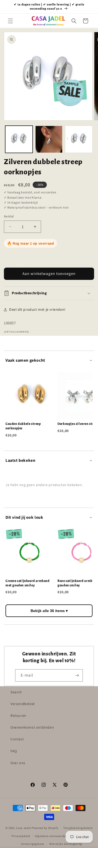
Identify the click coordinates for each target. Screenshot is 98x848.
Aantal (9, 216)
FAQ (13, 751)
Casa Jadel (23, 828)
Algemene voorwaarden (51, 836)
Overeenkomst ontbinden (32, 727)
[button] (10, 21)
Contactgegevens (33, 844)
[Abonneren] (77, 675)
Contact (17, 739)
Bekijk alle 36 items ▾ (49, 611)
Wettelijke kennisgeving (65, 844)
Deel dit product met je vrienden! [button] (37, 309)
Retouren (18, 715)
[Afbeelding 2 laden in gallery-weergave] (49, 139)
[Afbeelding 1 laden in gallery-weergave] (19, 139)
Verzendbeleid (22, 703)
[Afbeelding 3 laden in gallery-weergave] (79, 139)
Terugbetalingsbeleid (78, 828)
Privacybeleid (20, 836)
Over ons (17, 762)
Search (16, 692)
